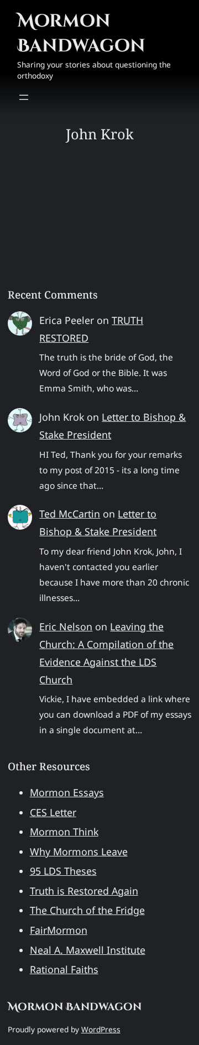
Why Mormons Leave (79, 851)
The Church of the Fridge (87, 910)
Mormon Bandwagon (81, 33)
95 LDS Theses (63, 870)
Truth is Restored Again (84, 890)
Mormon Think (64, 831)
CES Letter (53, 812)
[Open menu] (23, 97)
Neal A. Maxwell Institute (87, 950)
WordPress (101, 1029)
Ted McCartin (69, 513)
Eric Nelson (65, 626)
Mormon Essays (67, 792)
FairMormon (58, 930)
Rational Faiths (64, 969)
